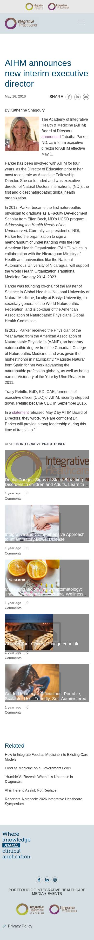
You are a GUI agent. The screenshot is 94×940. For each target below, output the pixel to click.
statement (20, 412)
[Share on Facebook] (69, 97)
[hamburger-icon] (80, 23)
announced (51, 137)
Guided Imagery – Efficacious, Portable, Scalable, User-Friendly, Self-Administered (45, 696)
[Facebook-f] (39, 880)
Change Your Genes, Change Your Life (42, 643)
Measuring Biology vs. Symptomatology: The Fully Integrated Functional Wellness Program (44, 594)
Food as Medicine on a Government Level (38, 768)
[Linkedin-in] (47, 880)
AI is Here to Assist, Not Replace (30, 790)
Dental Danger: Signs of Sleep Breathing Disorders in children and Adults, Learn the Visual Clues (46, 484)
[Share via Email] (86, 97)
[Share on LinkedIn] (77, 97)
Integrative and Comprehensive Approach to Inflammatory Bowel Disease (45, 537)
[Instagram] (55, 880)
